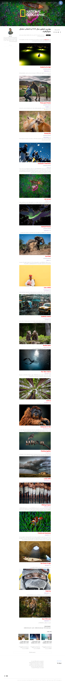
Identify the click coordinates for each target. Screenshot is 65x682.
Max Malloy (47, 106)
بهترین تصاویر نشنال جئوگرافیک (39, 627)
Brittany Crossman (46, 137)
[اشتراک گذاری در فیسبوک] (60, 32)
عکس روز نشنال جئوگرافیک (27, 627)
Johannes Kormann (46, 230)
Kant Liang (47, 452)
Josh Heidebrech (46, 402)
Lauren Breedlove (46, 290)
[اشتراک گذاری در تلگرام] (54, 32)
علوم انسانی (39, 2)
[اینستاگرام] (4, 676)
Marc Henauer (47, 373)
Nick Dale (47, 260)
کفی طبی (40, 680)
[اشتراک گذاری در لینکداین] (56, 32)
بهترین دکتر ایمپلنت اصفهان (50, 680)
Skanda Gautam (46, 506)
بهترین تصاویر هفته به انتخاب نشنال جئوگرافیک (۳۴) (47, 643)
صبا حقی (51, 644)
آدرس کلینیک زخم (24, 680)
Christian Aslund (46, 593)
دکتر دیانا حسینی (19, 680)
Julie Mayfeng (47, 319)
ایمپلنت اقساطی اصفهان (36, 680)
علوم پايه (44, 2)
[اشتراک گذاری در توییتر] (58, 32)
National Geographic (47, 626)
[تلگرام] (7, 676)
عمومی (48, 35)
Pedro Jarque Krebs (46, 428)
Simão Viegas (47, 565)
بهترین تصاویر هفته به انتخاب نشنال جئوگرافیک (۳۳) (35, 643)
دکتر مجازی (54, 2)
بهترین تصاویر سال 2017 (47, 627)
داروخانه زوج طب (44, 680)
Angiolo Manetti (46, 620)
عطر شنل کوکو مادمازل (29, 680)
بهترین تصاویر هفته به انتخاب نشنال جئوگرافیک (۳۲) (24, 643)
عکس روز (33, 627)
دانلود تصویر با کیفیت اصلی (47, 104)
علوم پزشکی (49, 2)
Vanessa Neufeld (46, 480)
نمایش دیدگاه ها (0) (32, 652)
